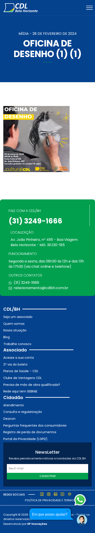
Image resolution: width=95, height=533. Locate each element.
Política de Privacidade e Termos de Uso (55, 500)
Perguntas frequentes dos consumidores (34, 425)
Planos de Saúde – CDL (20, 371)
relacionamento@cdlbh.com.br (41, 287)
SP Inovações (37, 524)
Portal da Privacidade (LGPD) (25, 439)
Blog (6, 337)
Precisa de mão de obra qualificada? (31, 385)
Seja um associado (17, 317)
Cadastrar (48, 476)
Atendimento (13, 405)
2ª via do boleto (15, 364)
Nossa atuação (15, 330)
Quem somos (14, 323)
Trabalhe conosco (17, 344)
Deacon (9, 418)
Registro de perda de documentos (29, 432)
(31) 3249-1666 (35, 221)
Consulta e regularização (22, 412)
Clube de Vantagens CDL (22, 378)
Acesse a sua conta (18, 357)
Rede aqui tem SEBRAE (20, 391)
